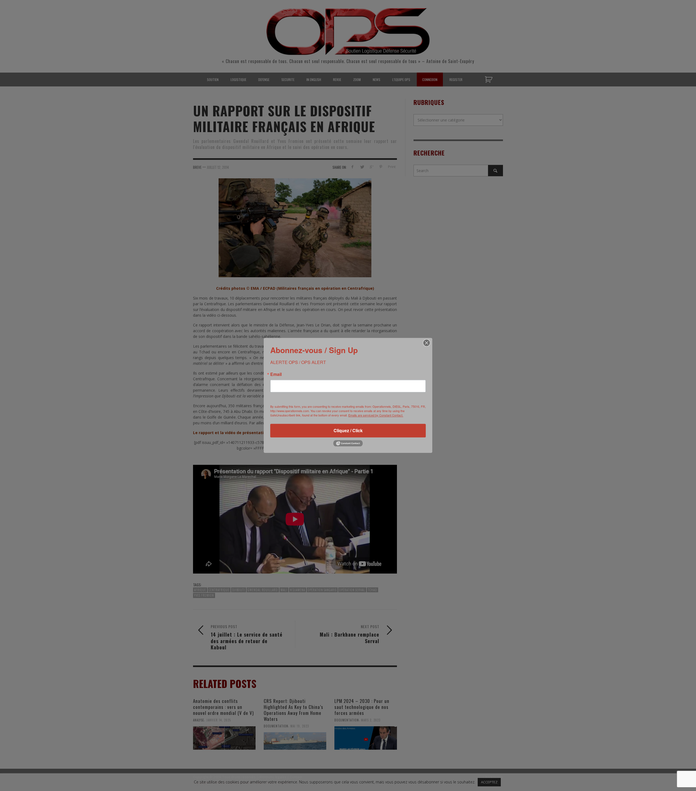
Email (276, 374)
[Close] (426, 343)
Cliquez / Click (348, 430)
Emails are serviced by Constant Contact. (375, 415)
